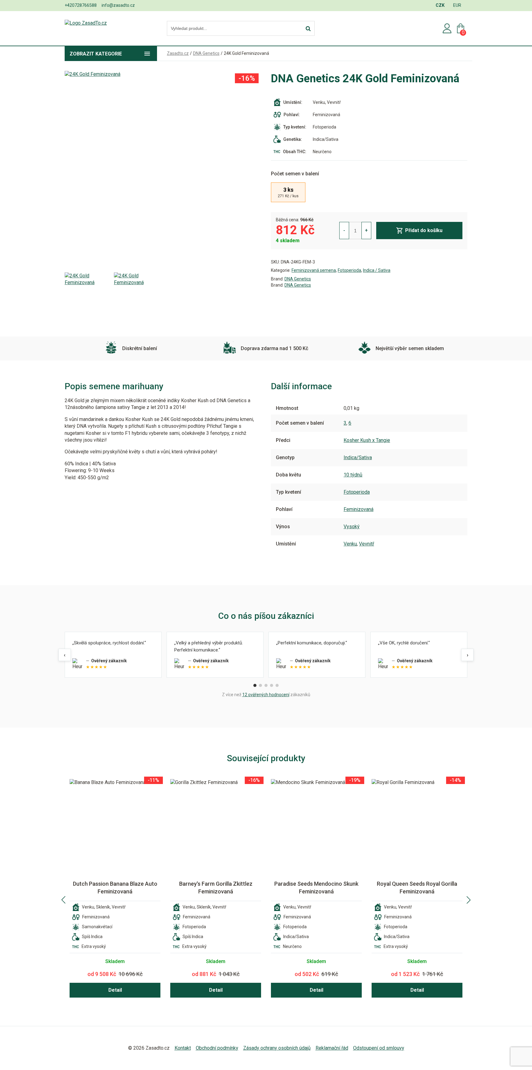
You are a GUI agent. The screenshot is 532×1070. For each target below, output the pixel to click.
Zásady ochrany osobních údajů (277, 1048)
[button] (63, 900)
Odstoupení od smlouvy (378, 1048)
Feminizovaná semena (314, 270)
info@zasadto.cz (118, 5)
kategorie (96, 54)
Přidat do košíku (423, 230)
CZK (440, 5)
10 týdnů (353, 475)
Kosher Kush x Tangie (367, 440)
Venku (350, 544)
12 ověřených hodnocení (265, 694)
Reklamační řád (332, 1048)
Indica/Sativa (358, 457)
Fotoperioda (349, 270)
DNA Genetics (297, 278)
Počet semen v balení (295, 174)
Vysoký (352, 526)
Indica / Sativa (376, 270)
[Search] (308, 28)
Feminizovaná (358, 509)
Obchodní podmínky (217, 1048)
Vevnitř (366, 544)
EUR (457, 5)
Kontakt (183, 1048)
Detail (115, 990)
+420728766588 (81, 5)
